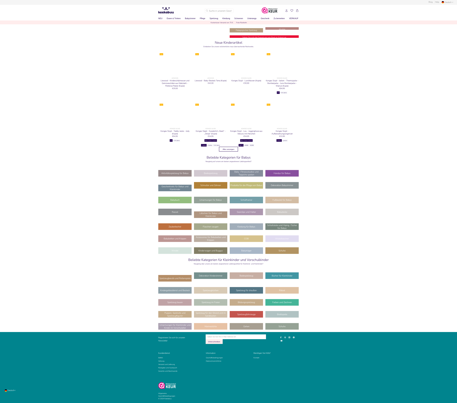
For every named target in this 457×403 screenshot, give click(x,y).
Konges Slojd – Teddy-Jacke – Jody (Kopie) (175, 132)
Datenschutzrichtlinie (213, 361)
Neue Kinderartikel (228, 42)
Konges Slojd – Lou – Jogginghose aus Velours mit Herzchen (246, 132)
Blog (431, 2)
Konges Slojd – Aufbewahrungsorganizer (282, 132)
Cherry (279, 140)
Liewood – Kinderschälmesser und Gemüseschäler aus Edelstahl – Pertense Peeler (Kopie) (175, 83)
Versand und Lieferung (166, 364)
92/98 (252, 145)
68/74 (241, 145)
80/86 (246, 145)
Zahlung (161, 361)
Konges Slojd (246, 78)
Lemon (285, 140)
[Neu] (175, 64)
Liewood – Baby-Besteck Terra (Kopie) (211, 80)
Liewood (175, 78)
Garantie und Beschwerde (167, 371)
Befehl (160, 358)
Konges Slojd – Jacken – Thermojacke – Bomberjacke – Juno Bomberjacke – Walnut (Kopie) (282, 83)
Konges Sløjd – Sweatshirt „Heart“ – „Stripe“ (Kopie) (211, 132)
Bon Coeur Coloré (210, 140)
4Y (278, 93)
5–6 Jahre (284, 93)
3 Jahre (204, 145)
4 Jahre (210, 145)
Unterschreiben (214, 342)
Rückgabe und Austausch (167, 368)
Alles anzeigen (228, 149)
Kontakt (256, 358)
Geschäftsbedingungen (214, 358)
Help (437, 2)
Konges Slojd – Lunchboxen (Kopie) (246, 80)
